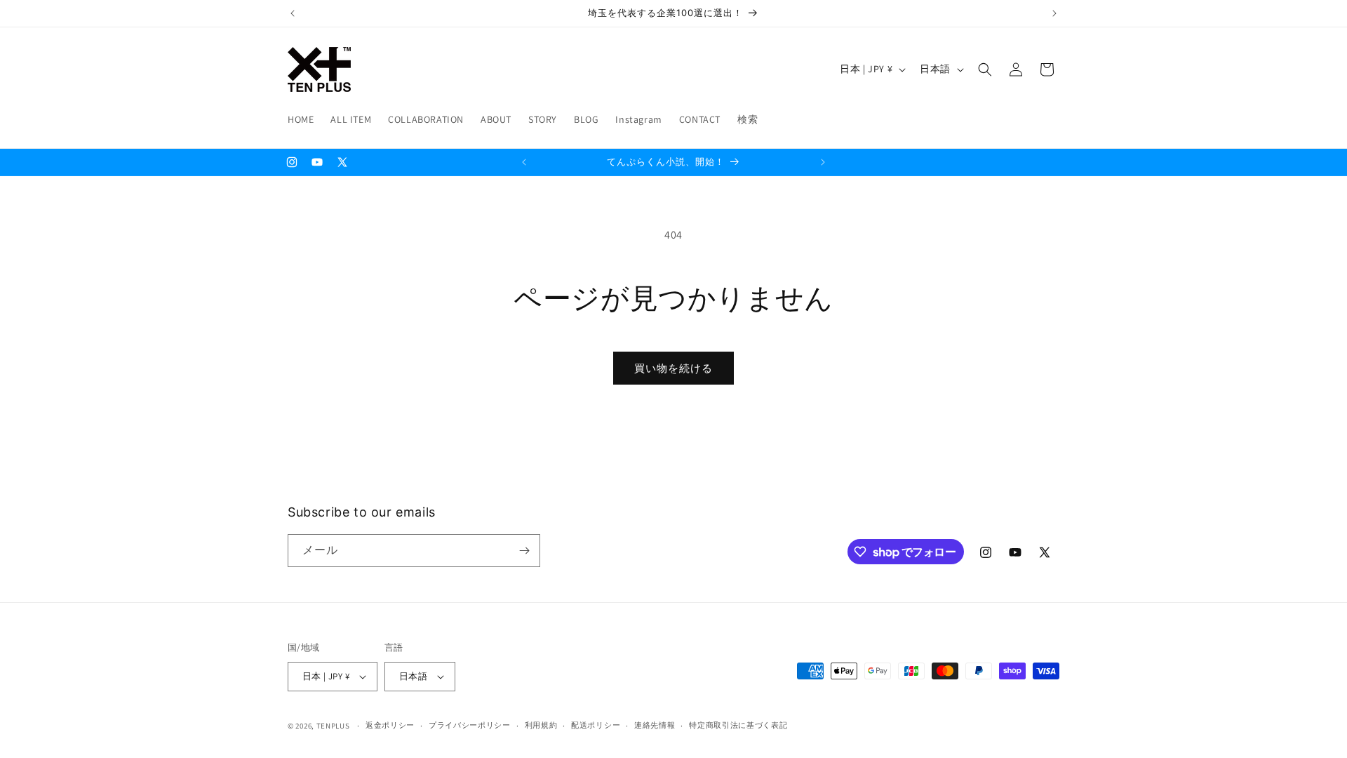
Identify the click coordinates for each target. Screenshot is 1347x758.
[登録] (524, 550)
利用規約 (541, 725)
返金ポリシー (390, 725)
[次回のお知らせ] (1054, 13)
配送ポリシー (595, 725)
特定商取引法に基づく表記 (738, 725)
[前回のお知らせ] (292, 13)
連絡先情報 (655, 725)
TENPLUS (333, 726)
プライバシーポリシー (470, 725)
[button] (985, 69)
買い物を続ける (673, 368)
